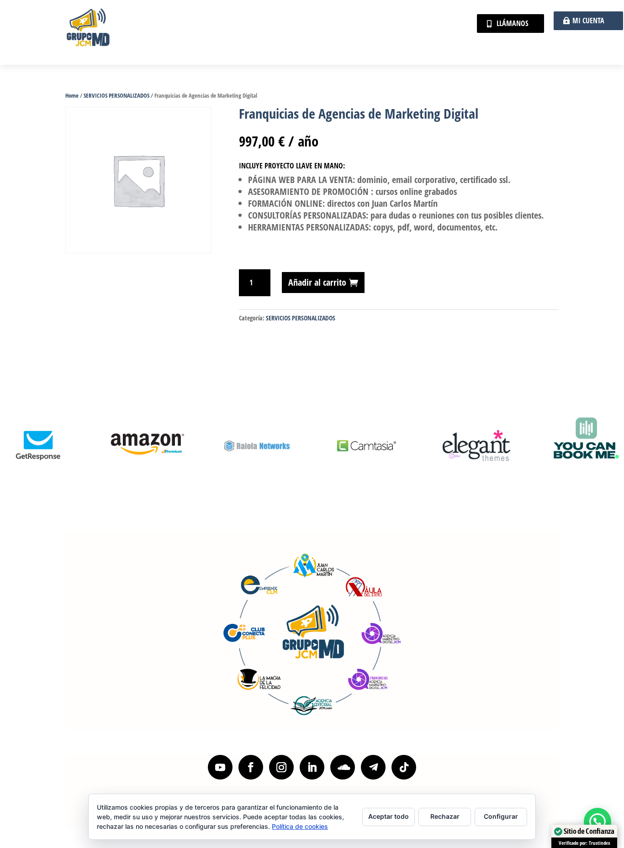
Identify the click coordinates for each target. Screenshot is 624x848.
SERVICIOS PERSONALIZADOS (116, 95)
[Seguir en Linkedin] (312, 767)
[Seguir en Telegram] (373, 767)
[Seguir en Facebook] (250, 767)
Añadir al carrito (317, 282)
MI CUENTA (588, 21)
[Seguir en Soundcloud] (342, 767)
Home (72, 95)
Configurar (501, 816)
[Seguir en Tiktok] (403, 767)
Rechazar (445, 816)
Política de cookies (300, 826)
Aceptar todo (388, 816)
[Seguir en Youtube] (220, 767)
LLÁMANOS (513, 23)
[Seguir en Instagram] (281, 767)
